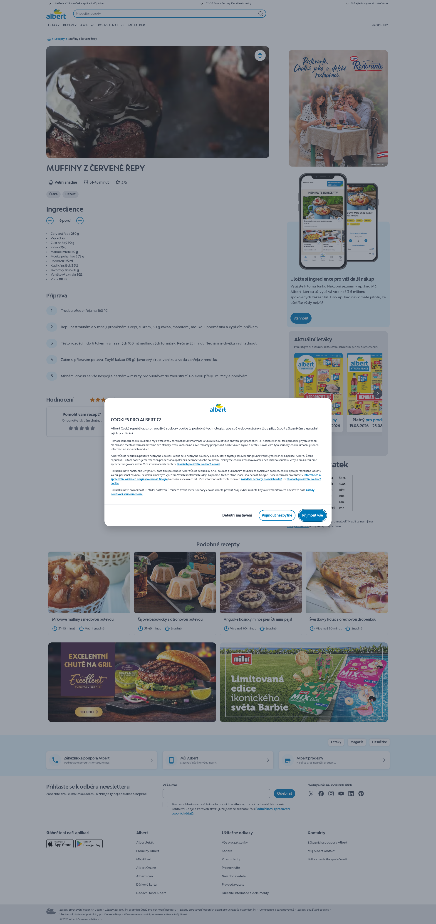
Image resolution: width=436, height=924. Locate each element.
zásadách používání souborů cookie (198, 464)
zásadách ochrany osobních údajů (261, 479)
